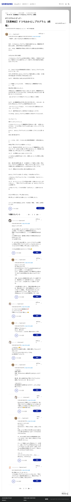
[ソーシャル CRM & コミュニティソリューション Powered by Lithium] (65, 493)
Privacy (4, 500)
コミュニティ (17, 4)
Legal (25, 500)
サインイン (61, 4)
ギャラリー (24, 4)
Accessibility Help (7, 498)
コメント (40, 208)
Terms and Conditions (29, 498)
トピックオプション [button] (60, 23)
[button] (42, 33)
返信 (37, 252)
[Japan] (7, 4)
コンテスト (32, 4)
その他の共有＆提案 (36, 36)
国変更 (46, 499)
